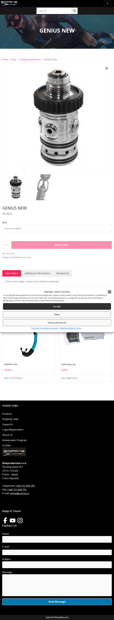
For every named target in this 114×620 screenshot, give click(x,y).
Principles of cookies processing (44, 328)
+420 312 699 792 (17, 489)
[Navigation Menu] (107, 3)
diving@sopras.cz (19, 493)
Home (5, 59)
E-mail (6, 546)
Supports (7, 424)
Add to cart (61, 244)
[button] (109, 291)
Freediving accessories (30, 59)
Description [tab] (11, 273)
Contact (6, 445)
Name (6, 533)
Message (8, 572)
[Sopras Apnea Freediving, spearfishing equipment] (9, 3)
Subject (7, 559)
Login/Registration (12, 429)
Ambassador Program (14, 440)
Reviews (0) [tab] (62, 273)
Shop (13, 59)
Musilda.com (61, 617)
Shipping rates (10, 419)
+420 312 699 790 (25, 485)
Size (4, 222)
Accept (57, 306)
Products (7, 413)
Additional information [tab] (37, 273)
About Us (7, 434)
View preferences (57, 322)
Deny (57, 314)
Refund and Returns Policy (70, 328)
